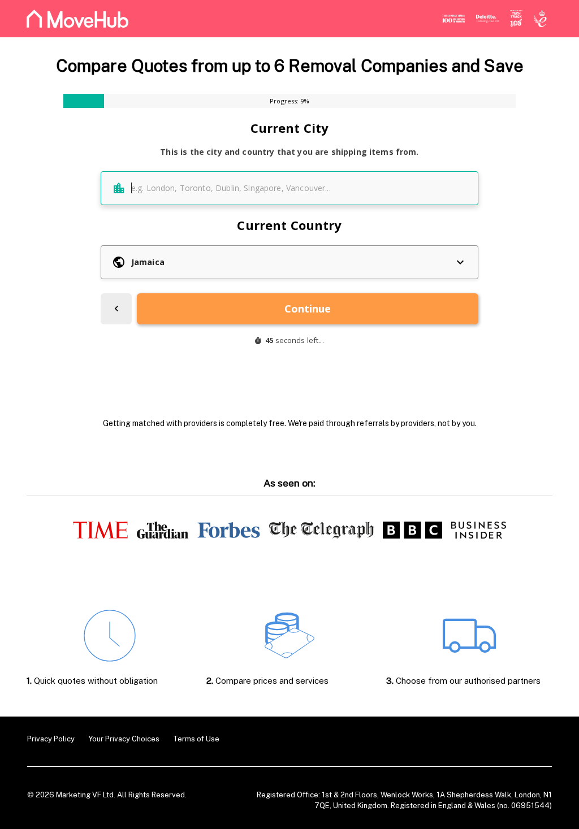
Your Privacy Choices (123, 739)
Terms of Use (196, 739)
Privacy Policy (51, 739)
